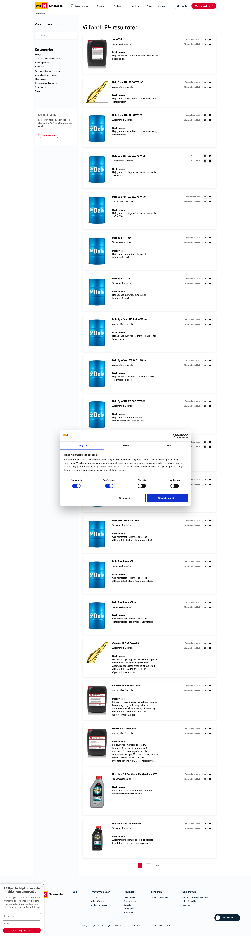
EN (210, 44)
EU (210, 39)
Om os (94, 897)
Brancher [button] (101, 6)
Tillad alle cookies (167, 498)
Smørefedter (40, 87)
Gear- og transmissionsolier (47, 58)
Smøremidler (129, 908)
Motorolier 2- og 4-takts (46, 75)
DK (205, 39)
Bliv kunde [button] (182, 6)
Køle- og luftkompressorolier (47, 71)
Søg (75, 892)
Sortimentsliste (130, 901)
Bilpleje (38, 54)
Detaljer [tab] (126, 445)
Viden (149, 6)
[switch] (109, 486)
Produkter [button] (118, 6)
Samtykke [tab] (82, 445)
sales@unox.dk (150, 926)
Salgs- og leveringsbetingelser (195, 897)
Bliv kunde (156, 892)
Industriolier (40, 67)
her (37, 907)
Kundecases (136, 6)
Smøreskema (129, 912)
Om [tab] (169, 445)
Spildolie (127, 905)
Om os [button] (85, 6)
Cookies (186, 905)
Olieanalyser (40, 79)
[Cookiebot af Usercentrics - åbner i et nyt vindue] (175, 436)
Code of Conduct (99, 905)
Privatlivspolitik (189, 901)
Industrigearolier (42, 63)
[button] (203, 6)
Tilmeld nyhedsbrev (22, 930)
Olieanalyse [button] (163, 6)
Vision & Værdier (98, 901)
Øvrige (38, 91)
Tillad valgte (125, 498)
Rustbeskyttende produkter (47, 83)
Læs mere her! (49, 135)
